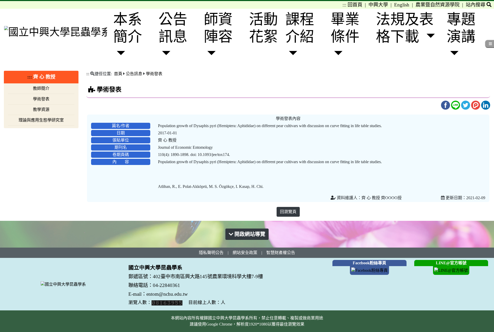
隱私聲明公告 (211, 252)
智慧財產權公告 (280, 252)
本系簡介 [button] (127, 28)
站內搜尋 (476, 4)
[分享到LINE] (456, 104)
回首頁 (355, 4)
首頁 (118, 74)
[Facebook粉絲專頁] (369, 270)
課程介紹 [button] (299, 28)
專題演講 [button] (461, 28)
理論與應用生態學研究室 (41, 120)
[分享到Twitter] (466, 104)
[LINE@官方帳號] (451, 270)
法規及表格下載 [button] (405, 28)
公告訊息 (134, 74)
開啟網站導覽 (249, 234)
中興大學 (378, 4)
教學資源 (41, 109)
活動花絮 (263, 28)
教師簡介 (41, 88)
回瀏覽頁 (288, 211)
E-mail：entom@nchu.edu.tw (158, 294)
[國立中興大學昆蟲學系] (55, 32)
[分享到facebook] (446, 104)
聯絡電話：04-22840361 (154, 285)
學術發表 (41, 99)
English (401, 4)
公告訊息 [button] (172, 28)
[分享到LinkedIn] (485, 104)
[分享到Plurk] (476, 104)
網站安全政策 (245, 252)
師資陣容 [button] (218, 28)
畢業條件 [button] (345, 28)
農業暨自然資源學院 (438, 4)
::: (344, 4)
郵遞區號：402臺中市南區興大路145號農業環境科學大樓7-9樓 (195, 276)
